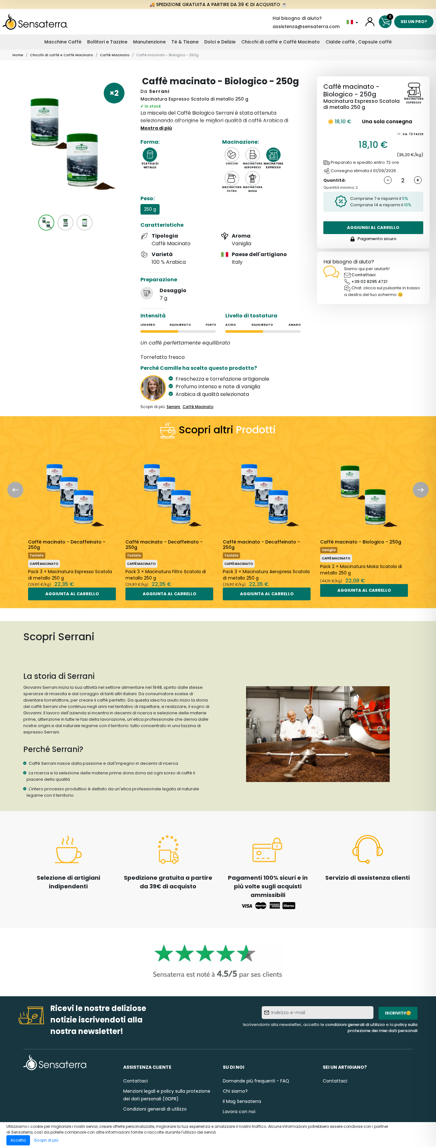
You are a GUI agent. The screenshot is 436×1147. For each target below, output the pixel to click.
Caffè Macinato (115, 54)
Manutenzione (149, 42)
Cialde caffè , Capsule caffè (359, 42)
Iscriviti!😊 (398, 1013)
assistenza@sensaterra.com (306, 26)
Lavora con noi (239, 1111)
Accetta (18, 1140)
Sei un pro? (414, 22)
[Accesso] (370, 21)
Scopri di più (46, 1140)
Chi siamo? (235, 1091)
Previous (15, 490)
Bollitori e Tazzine (107, 42)
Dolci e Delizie (220, 42)
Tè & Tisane (185, 42)
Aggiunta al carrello (72, 594)
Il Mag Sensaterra (242, 1101)
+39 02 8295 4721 (369, 281)
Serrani (159, 91)
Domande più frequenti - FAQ (256, 1081)
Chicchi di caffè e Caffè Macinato (280, 42)
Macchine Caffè (62, 42)
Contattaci (363, 275)
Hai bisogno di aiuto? (297, 18)
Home (17, 54)
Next (421, 490)
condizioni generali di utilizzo (355, 1024)
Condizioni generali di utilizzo (155, 1109)
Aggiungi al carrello (373, 227)
